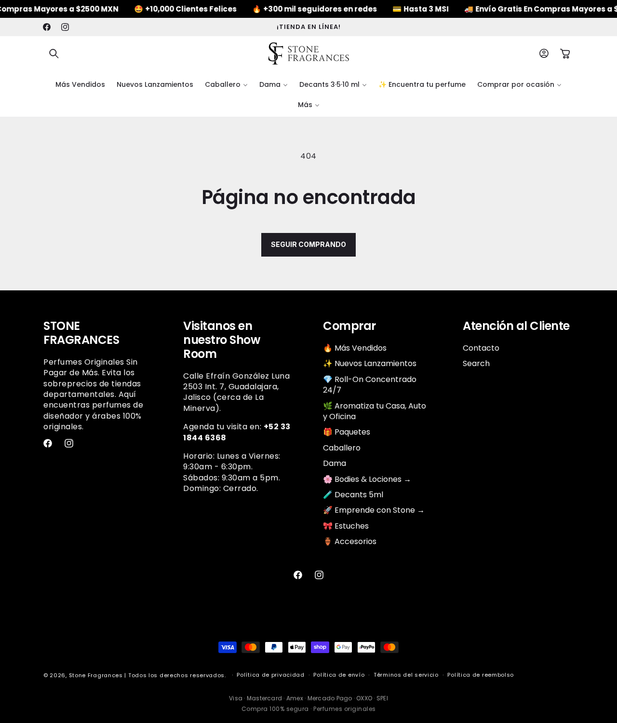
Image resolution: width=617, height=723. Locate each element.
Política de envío (338, 675)
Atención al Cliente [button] (516, 326)
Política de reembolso (480, 675)
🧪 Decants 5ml (353, 494)
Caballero (342, 447)
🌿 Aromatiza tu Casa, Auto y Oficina (374, 411)
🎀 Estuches (346, 526)
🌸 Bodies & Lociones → (367, 479)
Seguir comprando (308, 244)
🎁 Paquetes (346, 431)
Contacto (481, 348)
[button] (54, 53)
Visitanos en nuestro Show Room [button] (221, 340)
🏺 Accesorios (349, 541)
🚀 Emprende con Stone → (374, 510)
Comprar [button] (349, 326)
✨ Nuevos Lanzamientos (369, 363)
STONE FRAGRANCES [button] (81, 333)
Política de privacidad (270, 675)
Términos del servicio (406, 675)
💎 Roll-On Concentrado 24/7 (369, 385)
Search (476, 363)
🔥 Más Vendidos (355, 348)
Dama (334, 463)
